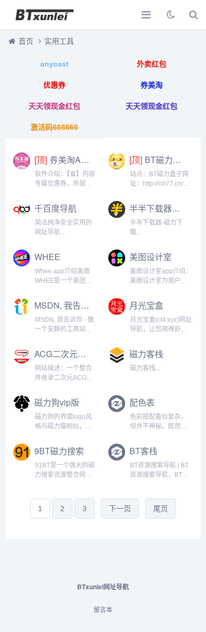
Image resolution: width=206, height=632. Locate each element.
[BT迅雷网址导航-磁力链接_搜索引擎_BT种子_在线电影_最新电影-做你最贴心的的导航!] (45, 15)
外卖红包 (151, 64)
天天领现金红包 (54, 106)
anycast (54, 64)
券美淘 (152, 85)
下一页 (120, 508)
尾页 (160, 508)
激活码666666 (54, 127)
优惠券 (54, 85)
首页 (25, 41)
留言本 (103, 610)
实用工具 (59, 41)
